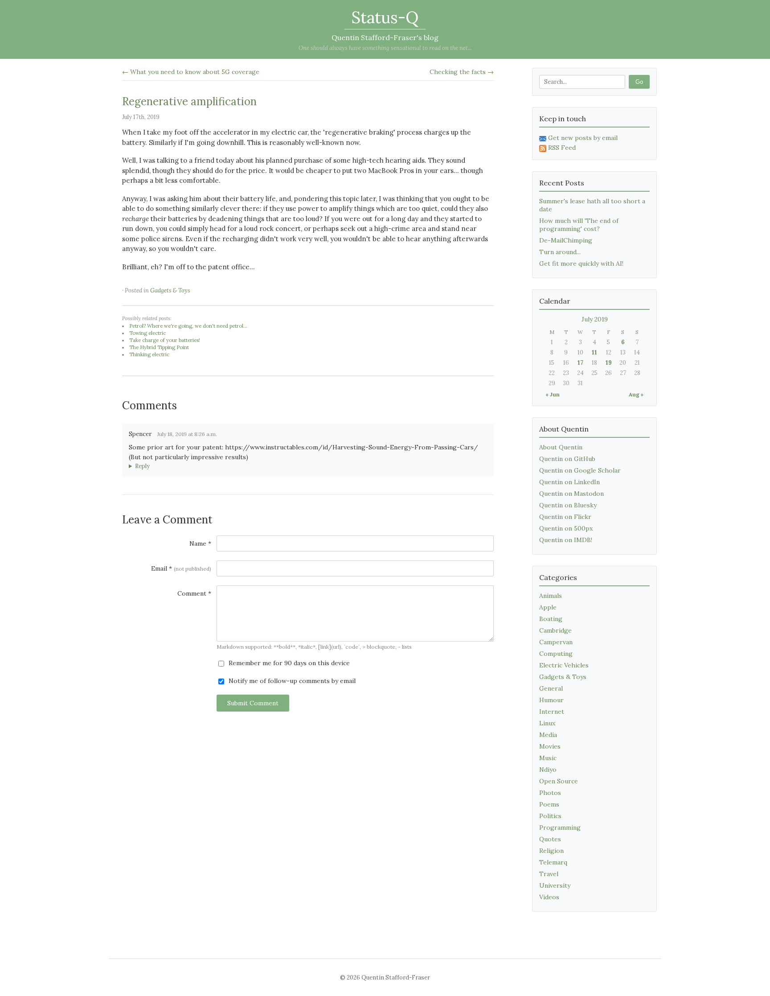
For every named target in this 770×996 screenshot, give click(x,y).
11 (594, 352)
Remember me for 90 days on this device (288, 663)
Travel (548, 874)
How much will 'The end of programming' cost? (578, 225)
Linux (547, 723)
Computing (556, 654)
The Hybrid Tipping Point (159, 347)
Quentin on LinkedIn (569, 482)
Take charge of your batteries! (164, 340)
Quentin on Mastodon (571, 494)
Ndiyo (548, 770)
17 (580, 362)
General (551, 688)
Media (548, 735)
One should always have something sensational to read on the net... (385, 48)
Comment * (194, 593)
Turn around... (560, 252)
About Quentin (560, 447)
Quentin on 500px (566, 528)
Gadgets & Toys (170, 290)
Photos (550, 793)
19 (609, 362)
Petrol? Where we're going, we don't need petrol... (188, 326)
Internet (551, 712)
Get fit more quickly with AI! (581, 263)
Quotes (550, 839)
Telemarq (553, 862)
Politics (550, 816)
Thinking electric (149, 354)
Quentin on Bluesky (568, 505)
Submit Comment (253, 703)
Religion (551, 851)
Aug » (636, 394)
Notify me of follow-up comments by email (291, 681)
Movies (550, 746)
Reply (142, 466)
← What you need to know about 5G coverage (190, 72)
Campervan (556, 642)
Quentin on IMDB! (565, 540)
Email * (181, 568)
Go (639, 81)
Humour (551, 700)
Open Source (558, 781)
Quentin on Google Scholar (580, 470)
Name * (200, 543)
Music (548, 758)
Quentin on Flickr (565, 517)
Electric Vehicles (564, 665)
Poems (549, 804)
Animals (550, 596)
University (554, 885)
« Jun (552, 394)
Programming (560, 827)
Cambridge (555, 630)
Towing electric (147, 333)
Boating (550, 619)
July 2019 (595, 319)
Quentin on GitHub (567, 459)
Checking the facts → (462, 72)
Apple (548, 607)
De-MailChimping (565, 240)
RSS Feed (562, 148)
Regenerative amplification (189, 101)
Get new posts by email (583, 138)
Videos (549, 897)
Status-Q (385, 17)
